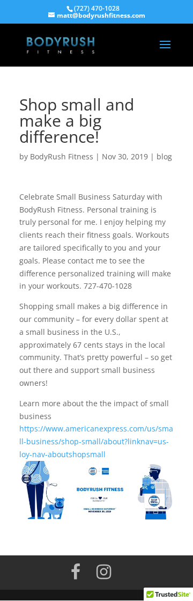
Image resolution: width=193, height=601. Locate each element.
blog (164, 156)
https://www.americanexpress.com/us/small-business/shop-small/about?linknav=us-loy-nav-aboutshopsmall (96, 441)
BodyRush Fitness (61, 156)
